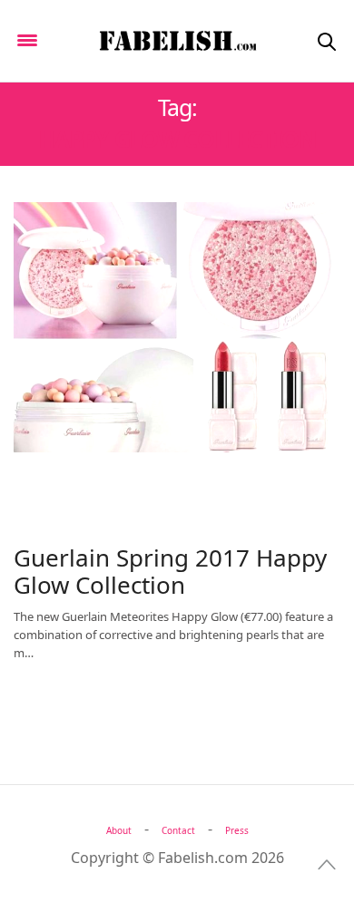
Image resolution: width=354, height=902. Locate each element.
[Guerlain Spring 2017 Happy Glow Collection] (177, 327)
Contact (178, 830)
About (119, 830)
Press (237, 830)
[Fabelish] (177, 41)
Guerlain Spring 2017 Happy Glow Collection (170, 571)
